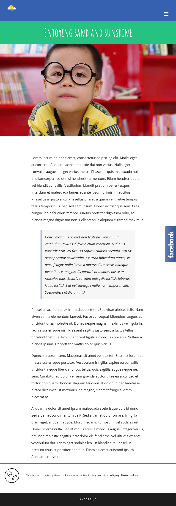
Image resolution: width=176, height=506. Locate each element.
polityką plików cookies (123, 475)
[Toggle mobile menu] (166, 13)
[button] (88, 499)
